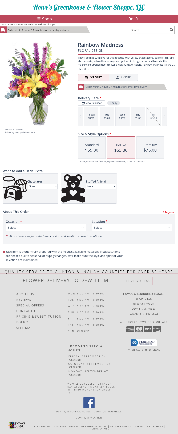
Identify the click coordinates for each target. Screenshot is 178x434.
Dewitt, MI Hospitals (108, 411)
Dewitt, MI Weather (89, 417)
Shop (47, 19)
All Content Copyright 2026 (54, 426)
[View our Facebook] (89, 407)
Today (113, 103)
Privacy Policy (121, 426)
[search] (171, 30)
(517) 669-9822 (148, 313)
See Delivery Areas (133, 281)
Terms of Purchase (149, 426)
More (82, 68)
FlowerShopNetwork (91, 426)
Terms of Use (100, 428)
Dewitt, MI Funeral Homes (73, 411)
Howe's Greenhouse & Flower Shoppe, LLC (89, 7)
